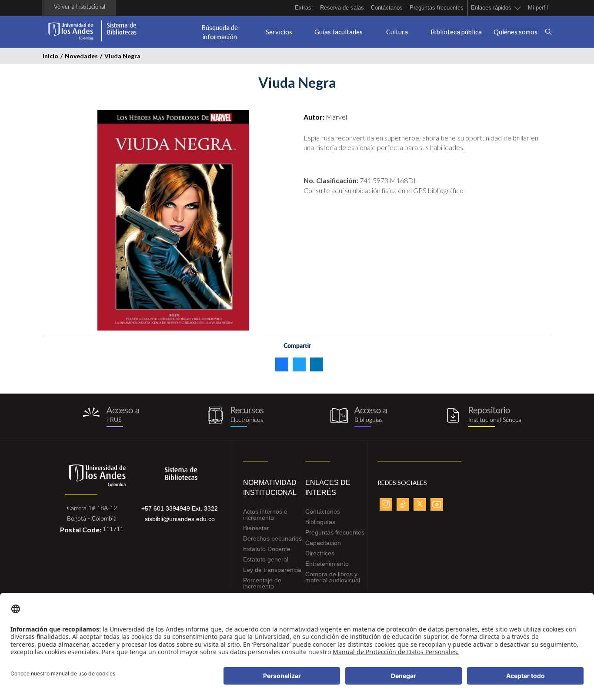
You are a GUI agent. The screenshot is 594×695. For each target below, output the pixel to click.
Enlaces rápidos (491, 7)
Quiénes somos (515, 32)
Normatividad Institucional (267, 487)
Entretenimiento (327, 564)
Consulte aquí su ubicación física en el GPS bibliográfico (384, 190)
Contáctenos (322, 511)
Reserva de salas (342, 7)
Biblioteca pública (456, 32)
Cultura (397, 32)
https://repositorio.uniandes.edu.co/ (483, 417)
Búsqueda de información (219, 31)
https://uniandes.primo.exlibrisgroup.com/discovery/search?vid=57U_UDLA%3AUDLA (111, 417)
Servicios (279, 32)
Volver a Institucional (79, 7)
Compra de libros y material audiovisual (332, 577)
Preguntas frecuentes (437, 7)
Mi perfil (538, 7)
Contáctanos (387, 7)
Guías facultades (338, 32)
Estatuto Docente (266, 549)
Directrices (319, 553)
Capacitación (323, 543)
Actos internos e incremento (265, 514)
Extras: (304, 7)
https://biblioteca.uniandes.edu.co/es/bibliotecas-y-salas (359, 417)
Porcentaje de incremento (262, 583)
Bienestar (256, 528)
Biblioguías (320, 522)
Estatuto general (265, 559)
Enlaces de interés (327, 487)
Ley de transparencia (272, 570)
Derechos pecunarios (272, 538)
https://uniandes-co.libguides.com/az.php (235, 417)
